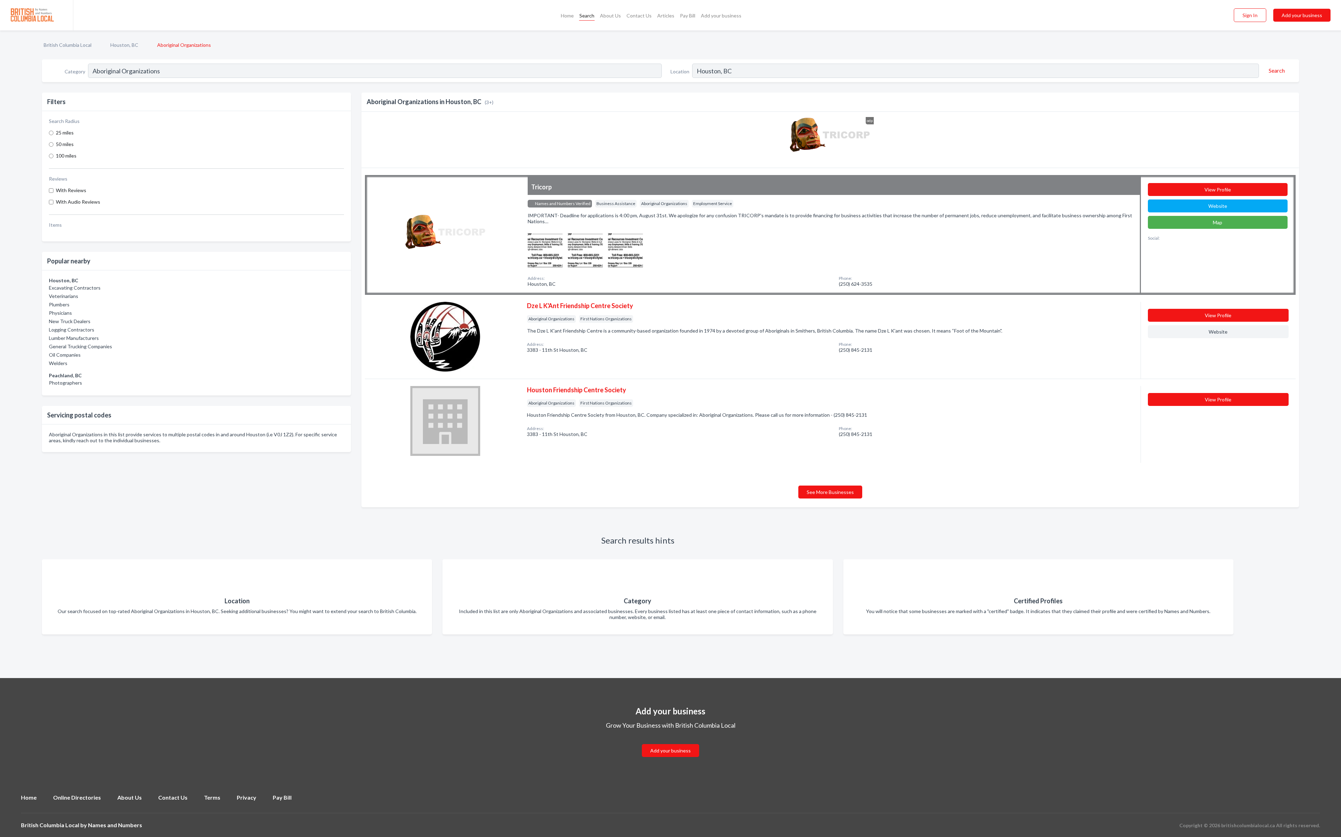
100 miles (66, 156)
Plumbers (59, 304)
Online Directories (77, 797)
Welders (58, 363)
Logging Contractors (71, 330)
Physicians (60, 313)
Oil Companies (65, 355)
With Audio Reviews (78, 202)
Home (567, 16)
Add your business (721, 16)
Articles (665, 16)
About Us (610, 16)
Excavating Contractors (75, 288)
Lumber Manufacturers (74, 338)
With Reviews (71, 190)
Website (1217, 206)
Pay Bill (687, 16)
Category (75, 71)
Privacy (246, 797)
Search (586, 16)
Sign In (1250, 15)
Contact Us (639, 16)
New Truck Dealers (69, 321)
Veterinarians (63, 296)
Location (679, 71)
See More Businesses (830, 492)
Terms (212, 797)
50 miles (65, 144)
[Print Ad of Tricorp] (545, 249)
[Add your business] (670, 742)
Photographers (65, 383)
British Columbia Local (67, 45)
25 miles (65, 133)
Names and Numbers (115, 825)
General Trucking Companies (80, 346)
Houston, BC (124, 45)
